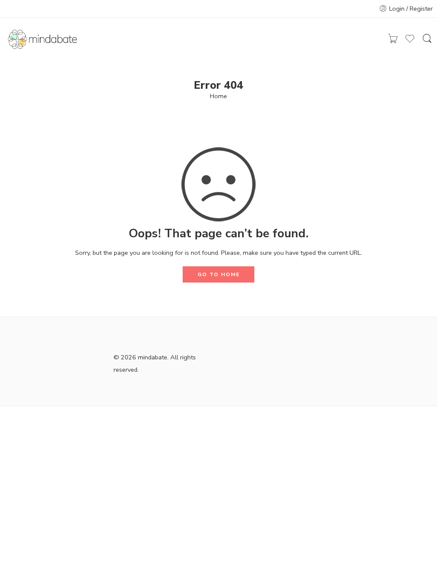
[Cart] (392, 39)
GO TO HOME (219, 274)
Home (218, 96)
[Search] (427, 39)
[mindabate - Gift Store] (44, 39)
